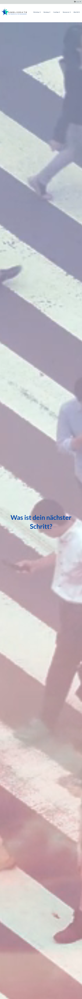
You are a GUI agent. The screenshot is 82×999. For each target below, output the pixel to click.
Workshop (36, 12)
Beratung (46, 12)
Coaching (55, 12)
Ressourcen (66, 12)
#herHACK (77, 12)
